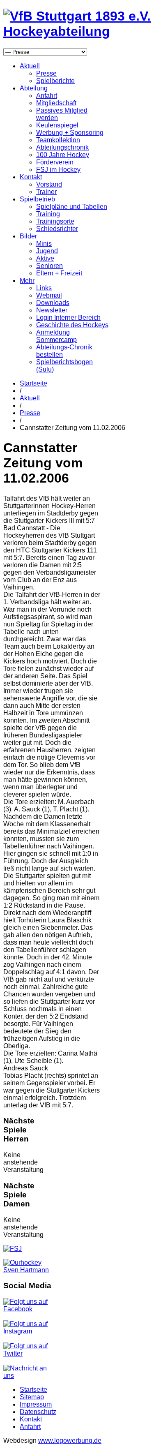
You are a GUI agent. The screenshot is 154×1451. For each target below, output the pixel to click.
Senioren (49, 265)
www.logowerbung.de (69, 1440)
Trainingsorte (55, 221)
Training (48, 213)
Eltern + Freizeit (59, 273)
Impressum (36, 1404)
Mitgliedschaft (56, 102)
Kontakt (31, 176)
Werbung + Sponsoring (69, 132)
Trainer (46, 191)
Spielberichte (55, 80)
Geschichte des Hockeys (72, 324)
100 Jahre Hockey (62, 154)
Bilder (28, 236)
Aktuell (30, 65)
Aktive (45, 258)
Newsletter (51, 310)
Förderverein (55, 162)
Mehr (27, 280)
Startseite (33, 383)
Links (44, 287)
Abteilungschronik (62, 147)
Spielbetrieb (37, 199)
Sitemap (32, 1396)
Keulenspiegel (57, 125)
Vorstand (49, 184)
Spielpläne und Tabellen (71, 206)
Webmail (49, 295)
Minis (44, 243)
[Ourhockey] (28, 1269)
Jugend (47, 250)
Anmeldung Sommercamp (56, 336)
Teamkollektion (58, 139)
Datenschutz (38, 1411)
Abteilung (34, 88)
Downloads (52, 302)
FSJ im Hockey (58, 169)
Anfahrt (46, 95)
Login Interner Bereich (68, 317)
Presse (46, 73)
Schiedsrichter (57, 228)
